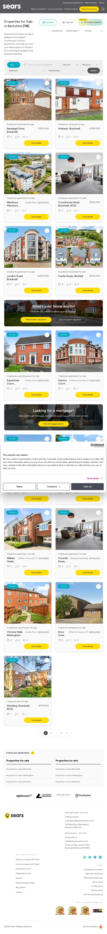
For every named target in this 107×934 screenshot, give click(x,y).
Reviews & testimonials (25, 883)
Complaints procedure (93, 869)
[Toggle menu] (102, 9)
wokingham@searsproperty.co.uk (79, 821)
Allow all (87, 486)
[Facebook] (89, 857)
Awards (19, 878)
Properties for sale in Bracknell (18, 769)
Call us (101, 3)
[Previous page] (40, 733)
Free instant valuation (36, 319)
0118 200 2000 (71, 817)
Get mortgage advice (54, 424)
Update (94, 71)
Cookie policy (97, 886)
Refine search (72, 31)
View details (36, 143)
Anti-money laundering (93, 894)
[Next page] (66, 733)
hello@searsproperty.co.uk (76, 841)
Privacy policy (97, 890)
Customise (52, 486)
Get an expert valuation (70, 319)
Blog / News (21, 887)
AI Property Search (90, 21)
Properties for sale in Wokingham (20, 775)
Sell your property (38, 9)
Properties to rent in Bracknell (68, 769)
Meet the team (91, 3)
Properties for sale (23, 869)
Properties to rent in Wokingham (69, 775)
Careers (19, 892)
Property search (71, 9)
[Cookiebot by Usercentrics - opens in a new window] (92, 445)
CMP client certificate (94, 874)
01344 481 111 (71, 837)
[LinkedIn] (100, 857)
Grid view (50, 22)
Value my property (89, 9)
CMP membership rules (93, 878)
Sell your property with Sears (28, 859)
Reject (19, 486)
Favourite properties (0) (73, 3)
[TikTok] (95, 857)
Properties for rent (23, 873)
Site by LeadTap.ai (90, 926)
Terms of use (97, 882)
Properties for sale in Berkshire (18, 782)
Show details (93, 478)
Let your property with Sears (28, 864)
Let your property (55, 9)
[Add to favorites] (47, 83)
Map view (69, 22)
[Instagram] (84, 857)
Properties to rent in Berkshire (68, 782)
